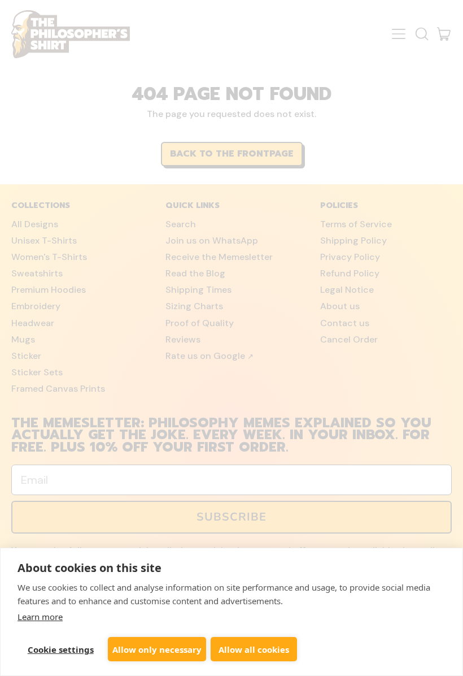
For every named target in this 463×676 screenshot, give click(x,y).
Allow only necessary (157, 649)
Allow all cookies (254, 649)
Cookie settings (61, 649)
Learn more (40, 616)
